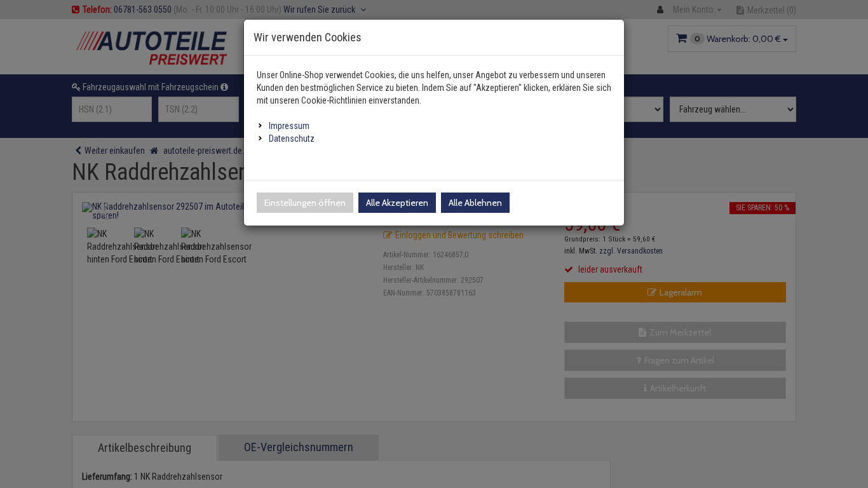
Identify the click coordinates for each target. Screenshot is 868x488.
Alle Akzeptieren (397, 202)
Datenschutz (292, 138)
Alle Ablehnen (475, 202)
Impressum (289, 126)
